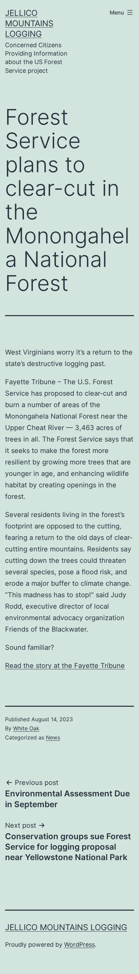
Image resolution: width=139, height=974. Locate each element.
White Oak (26, 728)
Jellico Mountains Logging (29, 23)
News (53, 737)
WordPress (79, 944)
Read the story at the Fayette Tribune (65, 666)
